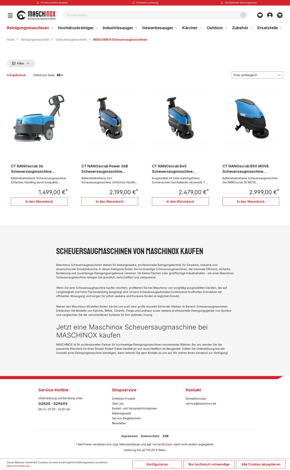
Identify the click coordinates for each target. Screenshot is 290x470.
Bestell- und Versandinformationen (134, 408)
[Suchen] (243, 15)
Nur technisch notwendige (209, 464)
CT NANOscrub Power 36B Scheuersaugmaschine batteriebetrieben (104, 169)
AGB (166, 436)
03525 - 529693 (52, 404)
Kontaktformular (196, 398)
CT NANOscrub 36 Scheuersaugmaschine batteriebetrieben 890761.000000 (31, 169)
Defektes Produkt (123, 398)
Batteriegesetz (121, 413)
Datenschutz (150, 436)
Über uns (118, 403)
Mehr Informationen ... (19, 465)
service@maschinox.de (201, 403)
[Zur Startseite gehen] (36, 15)
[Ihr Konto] (270, 15)
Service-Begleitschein (126, 418)
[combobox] (150, 15)
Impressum (129, 436)
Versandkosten (162, 444)
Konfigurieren (157, 464)
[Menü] (10, 15)
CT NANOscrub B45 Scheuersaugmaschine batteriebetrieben (172, 169)
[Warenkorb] (279, 15)
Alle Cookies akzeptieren (260, 464)
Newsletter (119, 423)
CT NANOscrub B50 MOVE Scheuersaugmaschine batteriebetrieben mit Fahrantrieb (246, 169)
